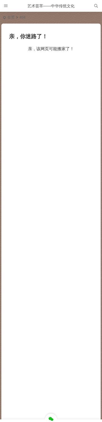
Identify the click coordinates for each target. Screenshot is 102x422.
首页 (11, 17)
